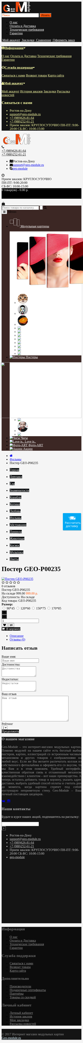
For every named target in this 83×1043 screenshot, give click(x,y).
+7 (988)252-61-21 (22, 121)
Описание (17, 636)
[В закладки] (4, 625)
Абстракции (46, 339)
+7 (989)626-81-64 (22, 118)
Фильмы (39, 419)
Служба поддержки (19, 67)
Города (36, 335)
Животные (43, 346)
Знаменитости (38, 430)
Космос (37, 350)
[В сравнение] (11, 625)
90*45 (11, 608)
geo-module (20, 168)
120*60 (26, 608)
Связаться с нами (13, 75)
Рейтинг (7, 724)
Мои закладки (19, 1020)
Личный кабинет (21, 1013)
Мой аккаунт (13, 83)
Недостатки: (10, 679)
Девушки (35, 313)
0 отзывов (8, 586)
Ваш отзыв (9, 694)
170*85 (56, 608)
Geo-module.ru (11, 1038)
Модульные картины (34, 226)
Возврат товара (36, 75)
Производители (20, 986)
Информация (14, 48)
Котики (34, 302)
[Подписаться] (4, 828)
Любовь (38, 328)
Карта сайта (56, 75)
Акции (27, 449)
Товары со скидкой (23, 997)
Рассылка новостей (23, 1023)
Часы (24, 438)
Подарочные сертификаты (28, 990)
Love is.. (30, 441)
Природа (40, 342)
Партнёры (17, 993)
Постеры (31, 357)
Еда (31, 324)
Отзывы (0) (17, 639)
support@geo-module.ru (25, 114)
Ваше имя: (9, 656)
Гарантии (16, 33)
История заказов (31, 91)
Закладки (50, 91)
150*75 (41, 608)
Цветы (35, 353)
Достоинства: (11, 664)
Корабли (39, 331)
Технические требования (27, 29)
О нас (14, 22)
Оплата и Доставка (23, 26)
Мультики (42, 434)
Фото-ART (35, 445)
